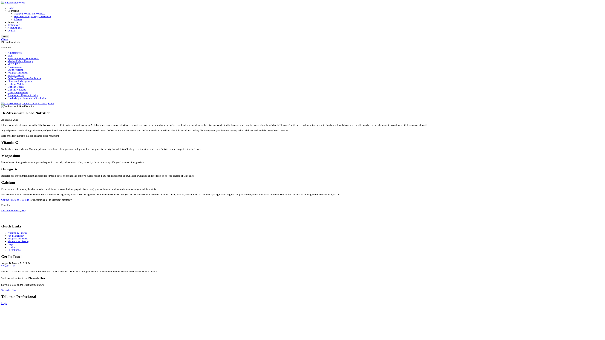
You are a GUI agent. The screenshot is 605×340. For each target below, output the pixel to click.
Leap (10, 244)
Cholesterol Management (20, 81)
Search (51, 103)
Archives (42, 103)
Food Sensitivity (16, 235)
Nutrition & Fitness (17, 233)
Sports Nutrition (15, 69)
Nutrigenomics (15, 67)
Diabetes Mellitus (16, 84)
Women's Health (16, 75)
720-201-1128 (8, 266)
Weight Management (18, 72)
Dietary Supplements (18, 92)
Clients (4, 39)
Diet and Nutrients (17, 89)
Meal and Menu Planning (20, 61)
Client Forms (14, 250)
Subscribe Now (9, 290)
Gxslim (11, 247)
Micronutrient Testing (18, 241)
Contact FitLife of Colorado (15, 199)
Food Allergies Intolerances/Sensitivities (27, 98)
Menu (5, 36)
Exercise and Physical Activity (23, 95)
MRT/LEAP (14, 64)
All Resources (15, 52)
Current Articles (29, 103)
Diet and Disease (16, 86)
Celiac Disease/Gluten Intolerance (24, 78)
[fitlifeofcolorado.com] (13, 2)
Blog (10, 55)
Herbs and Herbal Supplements (23, 58)
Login (4, 303)
